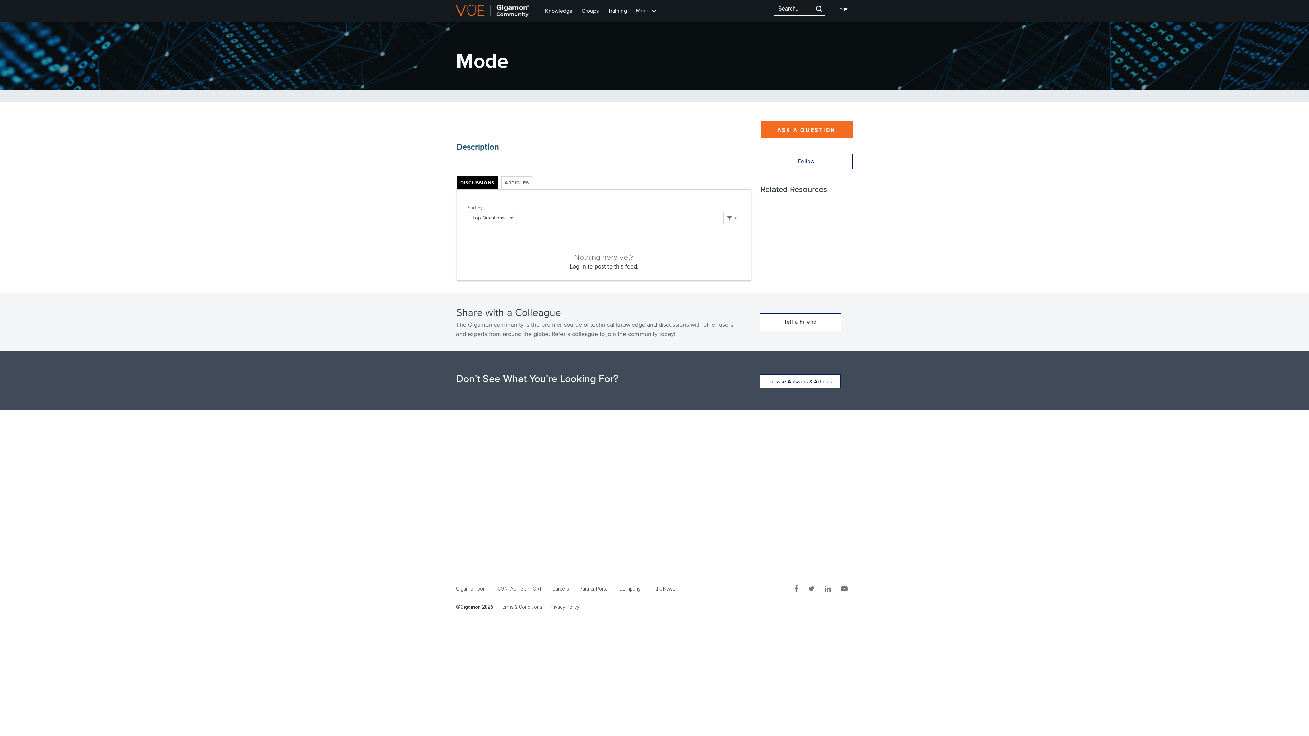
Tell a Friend (800, 322)
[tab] (477, 183)
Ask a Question (806, 130)
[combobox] (793, 9)
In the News (663, 589)
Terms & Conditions (521, 607)
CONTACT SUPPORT (520, 589)
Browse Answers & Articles (800, 381)
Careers (560, 589)
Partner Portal (594, 589)
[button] (819, 9)
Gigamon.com (471, 589)
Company (630, 589)
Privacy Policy (564, 607)
